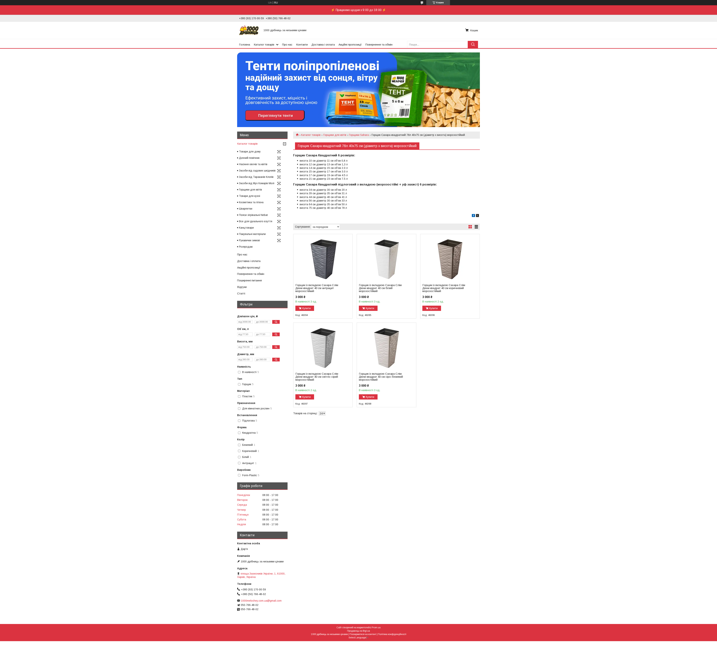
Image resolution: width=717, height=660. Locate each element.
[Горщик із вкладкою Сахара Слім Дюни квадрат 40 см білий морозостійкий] (386, 257)
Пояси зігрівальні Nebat (253, 214)
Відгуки (242, 286)
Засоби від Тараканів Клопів (256, 176)
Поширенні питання (249, 280)
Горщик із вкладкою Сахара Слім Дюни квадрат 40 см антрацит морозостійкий (316, 288)
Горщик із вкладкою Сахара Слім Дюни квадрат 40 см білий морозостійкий (380, 288)
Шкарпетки (245, 208)
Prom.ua (376, 627)
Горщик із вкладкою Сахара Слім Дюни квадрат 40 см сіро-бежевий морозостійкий (381, 376)
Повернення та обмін (378, 44)
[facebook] (473, 216)
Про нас (287, 44)
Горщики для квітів (334, 134)
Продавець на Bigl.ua (358, 631)
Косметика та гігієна (251, 202)
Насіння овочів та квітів (253, 164)
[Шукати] (473, 44)
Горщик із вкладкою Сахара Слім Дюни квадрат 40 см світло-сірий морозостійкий (316, 376)
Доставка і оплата (323, 44)
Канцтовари (246, 227)
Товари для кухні (249, 195)
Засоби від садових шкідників (257, 170)
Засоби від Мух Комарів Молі (256, 183)
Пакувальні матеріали (252, 234)
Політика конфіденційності (392, 634)
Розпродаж (246, 246)
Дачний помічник (249, 157)
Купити (306, 308)
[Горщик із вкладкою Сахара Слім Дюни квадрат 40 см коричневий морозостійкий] (449, 257)
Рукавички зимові (249, 240)
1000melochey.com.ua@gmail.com (261, 600)
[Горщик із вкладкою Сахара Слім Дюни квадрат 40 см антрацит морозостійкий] (323, 257)
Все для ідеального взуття (255, 221)
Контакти (302, 44)
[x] (477, 216)
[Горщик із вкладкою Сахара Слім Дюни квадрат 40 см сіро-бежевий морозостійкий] (386, 346)
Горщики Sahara (359, 134)
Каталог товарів (264, 44)
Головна (244, 44)
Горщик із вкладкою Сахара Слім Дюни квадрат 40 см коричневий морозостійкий (443, 288)
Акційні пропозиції (350, 44)
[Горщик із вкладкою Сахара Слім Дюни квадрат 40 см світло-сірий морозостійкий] (323, 346)
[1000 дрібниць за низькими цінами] (249, 30)
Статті (241, 293)
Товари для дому (250, 151)
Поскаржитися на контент (363, 634)
